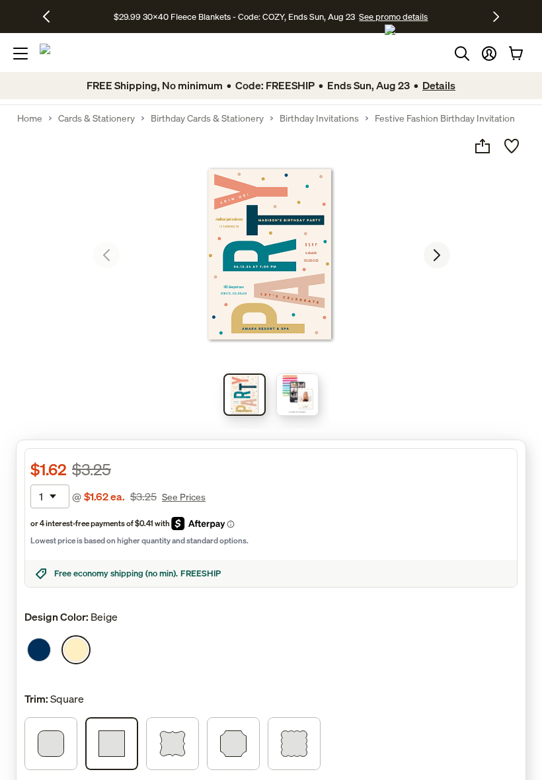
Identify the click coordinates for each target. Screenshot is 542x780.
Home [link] (29, 118)
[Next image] (437, 255)
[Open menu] (20, 53)
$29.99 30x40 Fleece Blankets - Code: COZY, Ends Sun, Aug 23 (236, 16)
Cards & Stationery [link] (96, 118)
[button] (489, 53)
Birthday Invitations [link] (319, 118)
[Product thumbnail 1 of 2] (244, 394)
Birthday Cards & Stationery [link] (207, 118)
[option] (39, 649)
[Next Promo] (496, 16)
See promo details (393, 16)
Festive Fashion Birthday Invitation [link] (445, 118)
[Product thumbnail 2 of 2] (297, 394)
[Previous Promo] (51, 16)
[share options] (482, 146)
